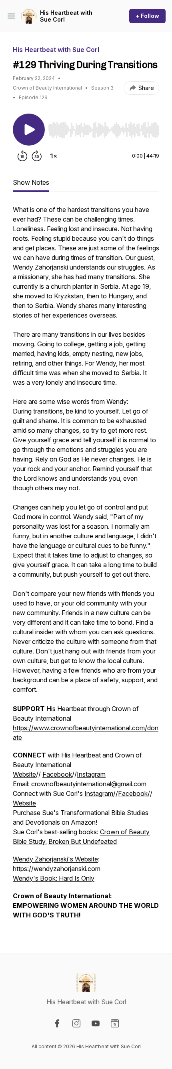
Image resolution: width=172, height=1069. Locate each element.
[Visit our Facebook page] (57, 1023)
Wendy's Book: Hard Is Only (53, 878)
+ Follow (147, 15)
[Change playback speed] (54, 156)
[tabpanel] (86, 566)
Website (24, 774)
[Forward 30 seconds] (36, 156)
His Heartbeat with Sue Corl (66, 16)
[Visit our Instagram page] (76, 1023)
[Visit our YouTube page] (96, 1023)
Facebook (57, 774)
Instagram (91, 774)
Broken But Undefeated (82, 841)
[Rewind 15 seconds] (22, 156)
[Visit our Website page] (115, 1023)
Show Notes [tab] (31, 182)
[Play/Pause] (29, 130)
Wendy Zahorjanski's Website (55, 859)
